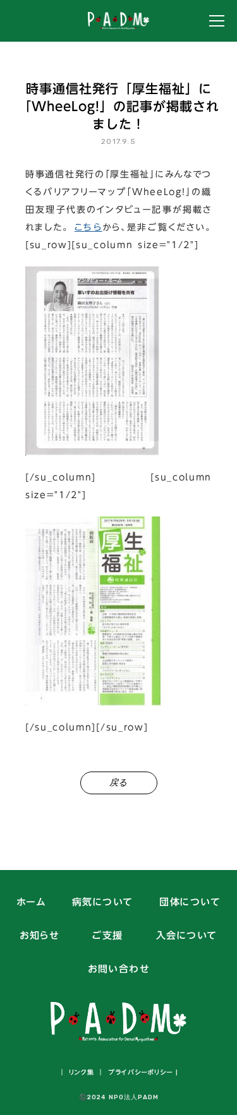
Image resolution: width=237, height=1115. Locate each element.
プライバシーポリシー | (141, 1072)
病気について (102, 902)
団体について (190, 902)
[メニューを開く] (216, 21)
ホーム (31, 902)
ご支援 (107, 936)
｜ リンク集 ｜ (81, 1072)
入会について (186, 936)
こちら (88, 227)
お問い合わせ (118, 969)
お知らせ (39, 936)
